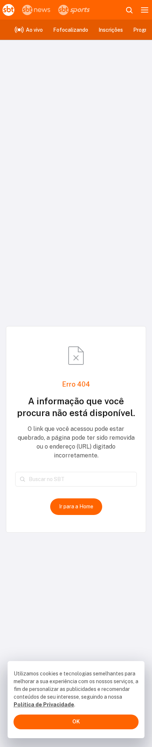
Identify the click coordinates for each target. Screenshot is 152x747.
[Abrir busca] (129, 10)
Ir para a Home (76, 506)
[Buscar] (22, 479)
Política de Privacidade (44, 705)
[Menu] (144, 10)
